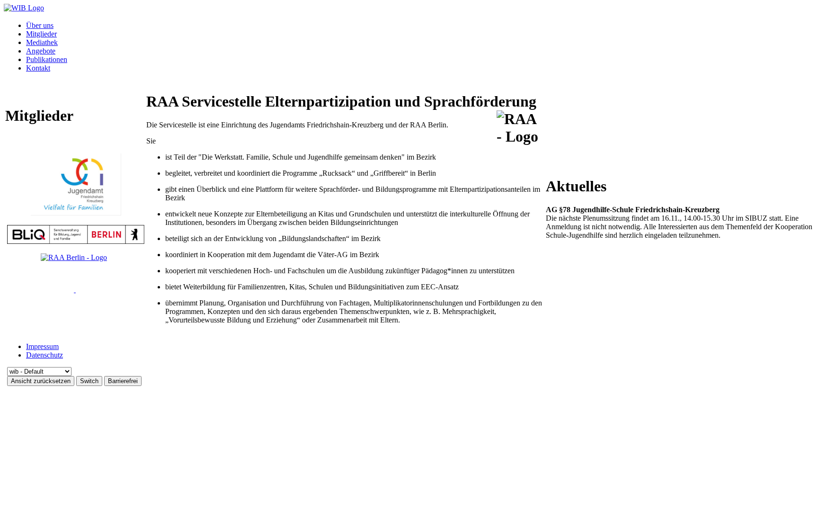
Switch (89, 381)
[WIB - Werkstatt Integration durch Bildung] (24, 8)
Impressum (42, 346)
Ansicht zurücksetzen (41, 381)
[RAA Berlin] (74, 257)
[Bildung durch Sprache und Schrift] (75, 290)
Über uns (39, 25)
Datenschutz (44, 355)
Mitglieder (41, 34)
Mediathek (42, 42)
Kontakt (38, 68)
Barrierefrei (123, 381)
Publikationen (46, 59)
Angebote (40, 51)
